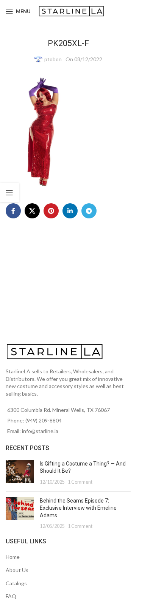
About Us (17, 570)
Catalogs (16, 583)
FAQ (11, 596)
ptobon (53, 59)
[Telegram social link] (89, 210)
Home (13, 557)
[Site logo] (72, 11)
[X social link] (32, 210)
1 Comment (80, 482)
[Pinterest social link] (51, 210)
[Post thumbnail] (20, 473)
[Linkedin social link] (70, 210)
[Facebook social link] (13, 210)
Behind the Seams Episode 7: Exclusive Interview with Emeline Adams (78, 508)
